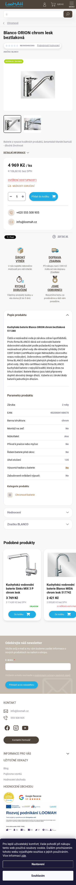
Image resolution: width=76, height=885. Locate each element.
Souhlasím (38, 875)
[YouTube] (25, 727)
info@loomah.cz (20, 711)
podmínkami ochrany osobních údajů (52, 675)
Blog (6, 768)
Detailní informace (14, 152)
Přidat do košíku (40, 196)
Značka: (11, 52)
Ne (67, 467)
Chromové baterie (25, 494)
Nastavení (38, 864)
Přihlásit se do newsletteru (21, 685)
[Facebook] (7, 727)
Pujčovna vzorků (13, 773)
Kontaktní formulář (21, 740)
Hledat (68, 14)
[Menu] (71, 4)
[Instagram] (15, 727)
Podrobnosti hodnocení (48, 45)
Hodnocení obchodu (15, 779)
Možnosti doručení (23, 186)
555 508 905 (17, 717)
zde (23, 855)
